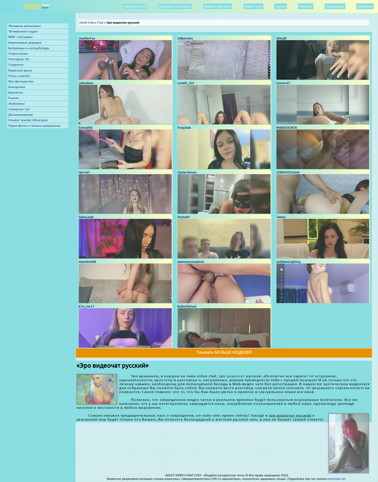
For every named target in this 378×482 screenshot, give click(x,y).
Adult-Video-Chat (91, 22)
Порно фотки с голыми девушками (34, 125)
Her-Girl (84, 172)
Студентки (16, 64)
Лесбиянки (16, 103)
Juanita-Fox (87, 38)
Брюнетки (15, 92)
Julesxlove (86, 83)
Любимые (365, 6)
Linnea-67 (283, 83)
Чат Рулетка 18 (135, 6)
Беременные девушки (25, 42)
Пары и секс (253, 6)
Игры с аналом (19, 76)
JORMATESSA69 (288, 172)
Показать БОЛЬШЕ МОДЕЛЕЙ (224, 352)
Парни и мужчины (217, 6)
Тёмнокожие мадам (23, 31)
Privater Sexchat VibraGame (28, 120)
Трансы (280, 6)
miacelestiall (87, 261)
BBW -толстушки (20, 37)
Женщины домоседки (24, 26)
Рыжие (13, 98)
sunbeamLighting (288, 261)
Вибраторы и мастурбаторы (28, 48)
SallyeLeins (185, 38)
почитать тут (336, 478)
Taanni (280, 217)
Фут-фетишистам (21, 81)
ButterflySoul (186, 306)
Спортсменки (18, 53)
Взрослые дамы (20, 70)
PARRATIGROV (286, 127)
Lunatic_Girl (185, 83)
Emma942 (86, 127)
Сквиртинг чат (19, 109)
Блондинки (16, 87)
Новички (305, 6)
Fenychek (184, 127)
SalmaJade (86, 217)
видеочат (236, 376)
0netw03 (183, 217)
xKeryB (281, 38)
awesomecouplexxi (190, 261)
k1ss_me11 (86, 306)
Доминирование (20, 114)
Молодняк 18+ (19, 59)
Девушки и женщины (175, 6)
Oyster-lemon (186, 172)
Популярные (335, 6)
